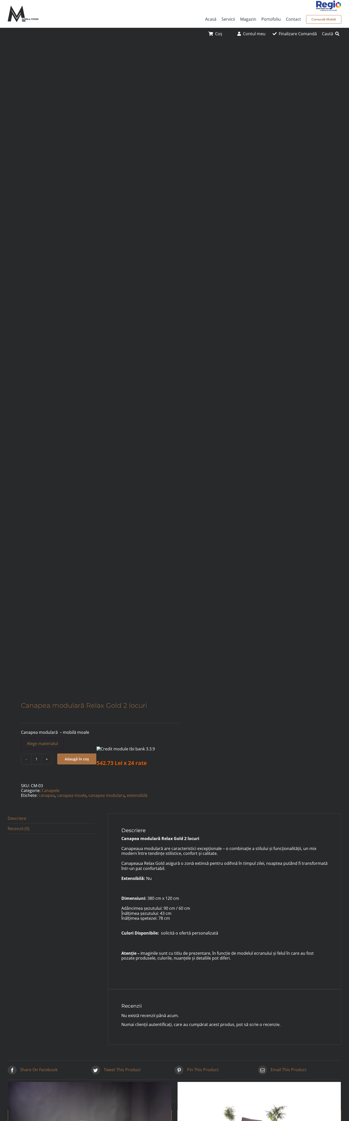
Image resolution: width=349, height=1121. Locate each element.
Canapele (51, 790)
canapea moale (71, 795)
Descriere (17, 818)
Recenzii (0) (18, 828)
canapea (47, 795)
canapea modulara (106, 795)
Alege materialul (42, 743)
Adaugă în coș (77, 759)
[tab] (51, 818)
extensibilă (137, 795)
